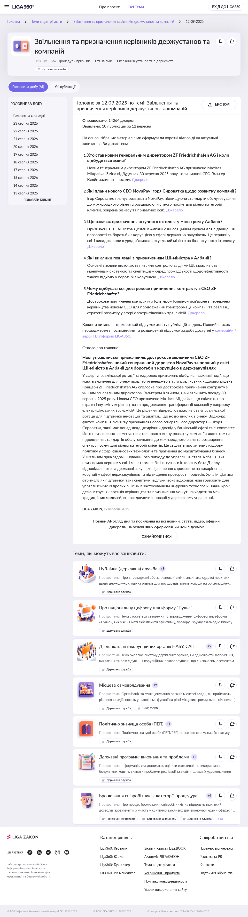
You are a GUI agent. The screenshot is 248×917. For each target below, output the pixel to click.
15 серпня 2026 (25, 178)
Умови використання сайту (165, 889)
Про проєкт (109, 6)
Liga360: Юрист (112, 856)
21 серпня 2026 (25, 139)
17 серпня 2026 (25, 170)
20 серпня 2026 (25, 147)
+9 (155, 685)
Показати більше (37, 200)
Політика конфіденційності (165, 881)
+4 (209, 795)
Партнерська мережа (216, 848)
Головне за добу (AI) (28, 87)
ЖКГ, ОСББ (150, 708)
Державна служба (54, 69)
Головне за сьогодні (29, 115)
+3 (162, 569)
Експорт (223, 104)
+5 (209, 646)
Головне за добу (26, 104)
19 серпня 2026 (25, 154)
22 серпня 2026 (25, 131)
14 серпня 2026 (25, 185)
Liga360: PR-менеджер (117, 873)
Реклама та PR (211, 856)
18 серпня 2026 (25, 162)
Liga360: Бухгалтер (115, 865)
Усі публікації (65, 87)
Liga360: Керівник (113, 848)
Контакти (207, 865)
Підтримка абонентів (216, 873)
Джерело (140, 179)
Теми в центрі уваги (159, 865)
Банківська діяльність (161, 818)
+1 (168, 724)
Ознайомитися (157, 536)
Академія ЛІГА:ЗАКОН (161, 856)
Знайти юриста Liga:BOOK (165, 848)
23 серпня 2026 (25, 123)
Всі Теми (136, 6)
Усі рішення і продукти (162, 873)
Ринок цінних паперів (121, 818)
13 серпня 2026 (25, 193)
